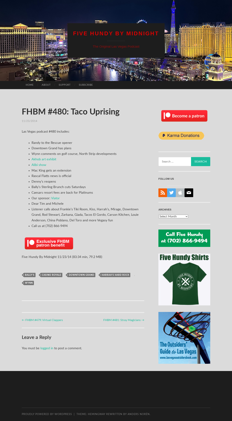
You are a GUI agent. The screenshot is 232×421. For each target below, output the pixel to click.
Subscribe (86, 85)
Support (65, 85)
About (46, 85)
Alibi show (39, 165)
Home (30, 85)
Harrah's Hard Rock (115, 275)
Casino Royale (51, 275)
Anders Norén (139, 414)
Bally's (29, 275)
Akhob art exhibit (44, 159)
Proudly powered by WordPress (47, 414)
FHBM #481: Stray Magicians (123, 320)
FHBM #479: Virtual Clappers (42, 320)
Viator (55, 198)
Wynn (29, 283)
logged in (46, 348)
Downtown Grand (81, 275)
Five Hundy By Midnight (116, 33)
